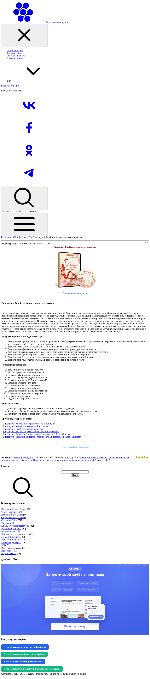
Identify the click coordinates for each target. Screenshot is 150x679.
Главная (5, 237)
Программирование (11, 539)
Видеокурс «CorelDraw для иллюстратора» (24, 429)
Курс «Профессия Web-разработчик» (23, 661)
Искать (33, 211)
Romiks (68, 457)
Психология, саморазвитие (14, 534)
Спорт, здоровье (9, 512)
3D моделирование (10, 537)
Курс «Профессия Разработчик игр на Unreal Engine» (32, 669)
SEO (3, 545)
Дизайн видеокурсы (23, 457)
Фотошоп (6, 523)
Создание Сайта (9, 520)
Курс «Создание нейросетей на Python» (24, 654)
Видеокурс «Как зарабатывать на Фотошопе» (25, 426)
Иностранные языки (11, 548)
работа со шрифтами (82, 460)
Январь (22, 237)
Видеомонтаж (8, 531)
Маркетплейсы (8, 553)
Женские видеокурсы (12, 514)
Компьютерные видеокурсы (15, 526)
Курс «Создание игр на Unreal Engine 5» (25, 647)
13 (29, 237)
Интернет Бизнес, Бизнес (14, 509)
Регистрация (13, 85)
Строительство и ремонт (13, 517)
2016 (13, 237)
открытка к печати (22, 460)
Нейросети (6, 550)
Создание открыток (43, 460)
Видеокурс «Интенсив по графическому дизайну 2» (29, 423)
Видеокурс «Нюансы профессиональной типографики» (31, 431)
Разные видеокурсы (11, 542)
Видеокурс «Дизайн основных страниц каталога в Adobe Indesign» (36, 434)
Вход (3, 85)
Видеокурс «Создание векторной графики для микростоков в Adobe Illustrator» (42, 437)
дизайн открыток (62, 460)
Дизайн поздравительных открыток (97, 457)
